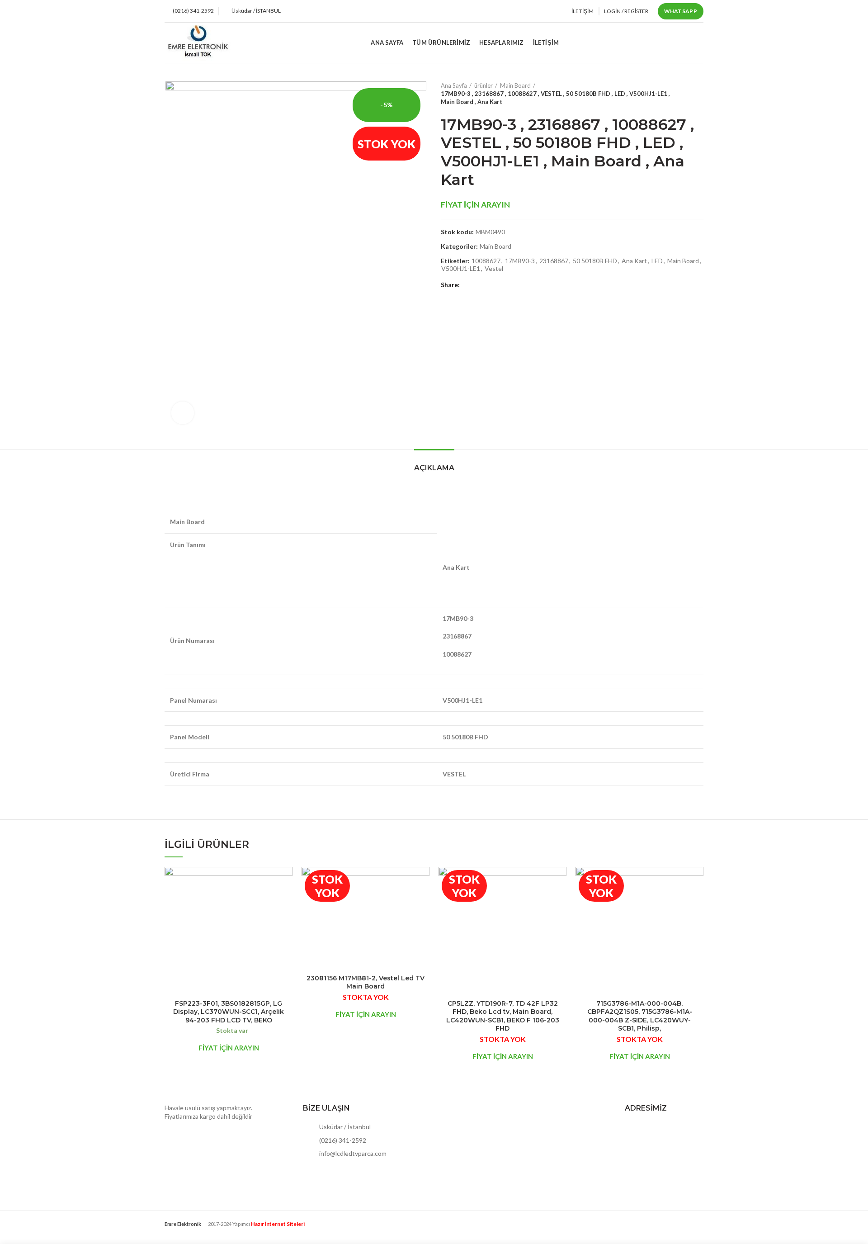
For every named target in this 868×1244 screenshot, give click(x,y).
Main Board (515, 85)
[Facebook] (468, 285)
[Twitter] (479, 285)
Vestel (494, 268)
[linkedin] (500, 285)
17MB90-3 (520, 261)
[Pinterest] (489, 285)
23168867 (553, 261)
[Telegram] (510, 285)
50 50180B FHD (595, 261)
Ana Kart (634, 261)
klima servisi (181, 1231)
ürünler (483, 85)
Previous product (680, 93)
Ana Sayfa (454, 85)
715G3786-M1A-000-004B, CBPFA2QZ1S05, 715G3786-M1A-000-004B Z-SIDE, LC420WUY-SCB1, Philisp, (639, 1015)
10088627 (486, 261)
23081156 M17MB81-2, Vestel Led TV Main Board (366, 982)
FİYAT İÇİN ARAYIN (475, 204)
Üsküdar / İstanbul (344, 1126)
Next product (698, 93)
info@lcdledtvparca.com (352, 1153)
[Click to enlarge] (182, 413)
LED (657, 261)
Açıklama (434, 468)
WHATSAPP (680, 11)
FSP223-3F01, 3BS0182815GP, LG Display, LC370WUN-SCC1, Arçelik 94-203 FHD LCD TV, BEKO (228, 1011)
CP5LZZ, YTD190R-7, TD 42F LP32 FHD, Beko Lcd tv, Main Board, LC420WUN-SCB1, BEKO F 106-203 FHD (502, 1015)
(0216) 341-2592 (342, 1140)
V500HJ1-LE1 (460, 268)
